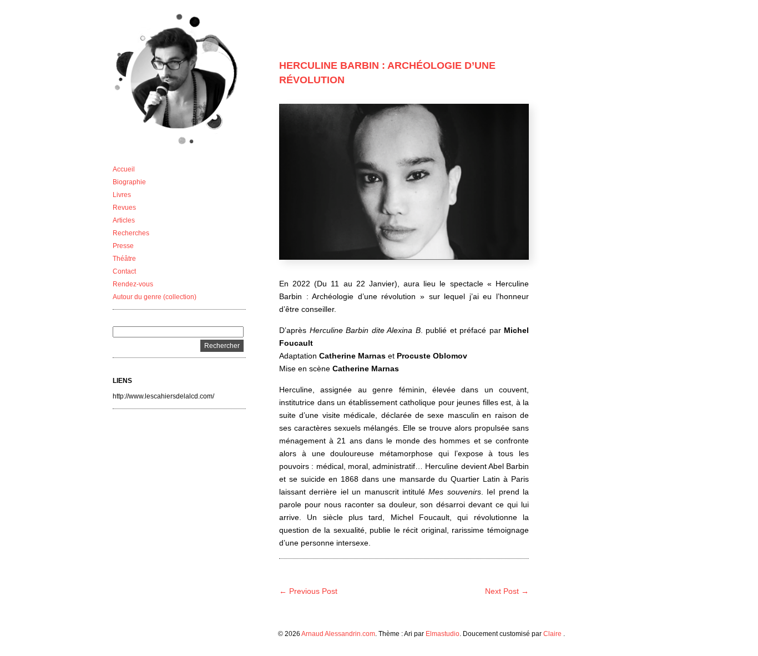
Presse (123, 246)
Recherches (131, 233)
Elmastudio (442, 634)
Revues (124, 207)
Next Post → (507, 591)
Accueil (124, 169)
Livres (122, 195)
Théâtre (124, 259)
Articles (124, 220)
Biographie (129, 182)
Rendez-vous (133, 284)
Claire (553, 634)
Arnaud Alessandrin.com (338, 634)
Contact (124, 271)
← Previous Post (308, 591)
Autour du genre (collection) (154, 297)
